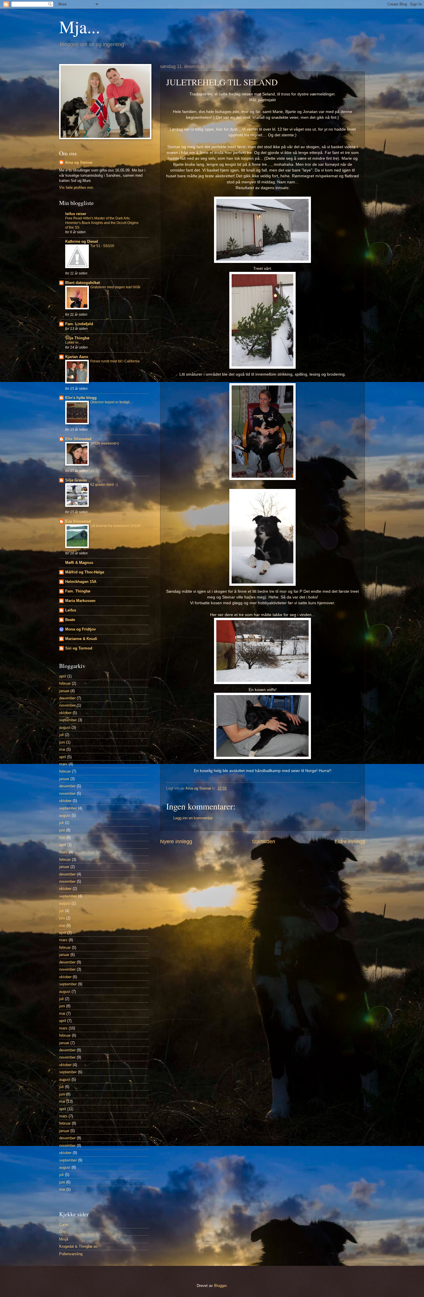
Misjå (63, 1239)
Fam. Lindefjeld (79, 324)
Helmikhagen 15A (80, 581)
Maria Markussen (80, 600)
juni (62, 742)
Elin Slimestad (78, 439)
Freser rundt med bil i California (115, 361)
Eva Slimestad (78, 521)
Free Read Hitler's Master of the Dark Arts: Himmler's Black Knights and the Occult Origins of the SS (101, 222)
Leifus (70, 610)
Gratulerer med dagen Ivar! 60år (115, 287)
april (62, 676)
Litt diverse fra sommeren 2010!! (115, 526)
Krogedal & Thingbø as (78, 1246)
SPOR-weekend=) (104, 443)
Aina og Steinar (79, 162)
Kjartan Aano (76, 357)
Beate (70, 620)
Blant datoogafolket (82, 283)
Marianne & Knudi (81, 639)
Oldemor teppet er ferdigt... (111, 402)
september (68, 720)
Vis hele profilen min (76, 187)
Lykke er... (73, 342)
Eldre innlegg (350, 841)
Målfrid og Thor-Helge (84, 572)
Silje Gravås (76, 480)
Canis (64, 1224)
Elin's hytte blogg (81, 398)
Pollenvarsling (70, 1254)
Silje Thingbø (77, 338)
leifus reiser (75, 214)
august (64, 727)
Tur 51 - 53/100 (102, 246)
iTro (62, 1232)
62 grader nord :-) (104, 485)
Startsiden (263, 841)
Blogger (220, 1285)
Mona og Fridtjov (80, 629)
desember (67, 698)
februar (65, 683)
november (67, 705)
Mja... (79, 26)
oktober (65, 713)
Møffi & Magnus (79, 562)
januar (64, 691)
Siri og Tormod (78, 648)
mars (63, 764)
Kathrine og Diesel (81, 241)
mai (62, 749)
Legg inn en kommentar (193, 818)
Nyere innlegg (176, 841)
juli (61, 735)
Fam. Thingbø (77, 591)
